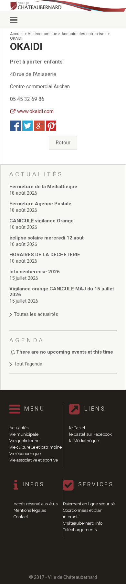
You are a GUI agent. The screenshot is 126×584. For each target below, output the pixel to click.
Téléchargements (80, 529)
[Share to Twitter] (27, 126)
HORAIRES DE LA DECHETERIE (44, 255)
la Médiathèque (84, 440)
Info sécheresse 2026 (34, 272)
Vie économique (25, 453)
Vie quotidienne (24, 440)
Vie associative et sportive (33, 460)
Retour (63, 143)
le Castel (77, 427)
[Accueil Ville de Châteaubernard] (66, 6)
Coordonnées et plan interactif (82, 513)
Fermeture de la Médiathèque (43, 187)
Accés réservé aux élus (36, 503)
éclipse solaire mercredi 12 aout (46, 238)
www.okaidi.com (35, 111)
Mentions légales (30, 510)
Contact (21, 516)
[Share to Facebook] (15, 126)
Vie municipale (23, 434)
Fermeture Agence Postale (40, 204)
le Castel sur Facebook (90, 434)
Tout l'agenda (28, 364)
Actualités (18, 427)
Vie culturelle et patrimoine (35, 447)
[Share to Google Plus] (39, 126)
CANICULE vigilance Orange (41, 221)
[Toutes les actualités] (63, 308)
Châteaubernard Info (82, 523)
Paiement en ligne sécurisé (89, 503)
